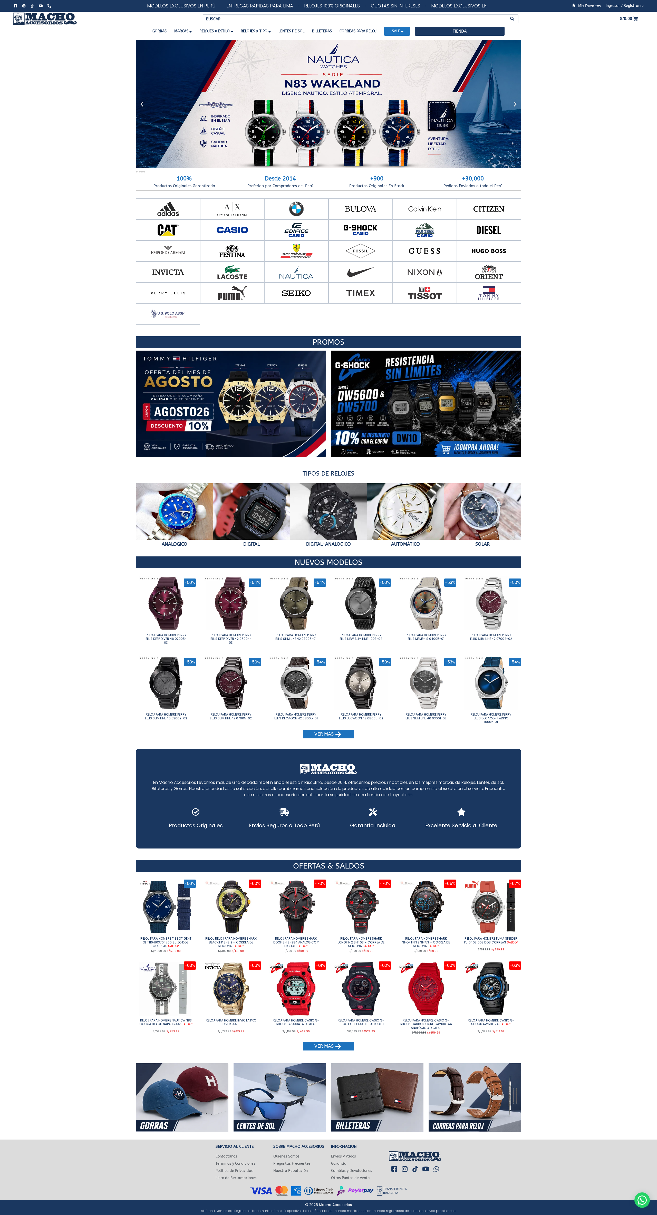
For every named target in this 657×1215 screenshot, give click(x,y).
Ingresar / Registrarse (625, 6)
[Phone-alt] (49, 5)
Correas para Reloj (358, 31)
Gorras (159, 31)
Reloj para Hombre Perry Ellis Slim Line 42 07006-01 (295, 637)
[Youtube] (40, 5)
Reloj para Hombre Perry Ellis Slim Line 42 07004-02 (491, 637)
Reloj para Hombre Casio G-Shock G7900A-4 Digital (296, 1022)
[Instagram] (23, 5)
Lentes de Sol (291, 31)
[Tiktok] (32, 5)
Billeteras (322, 31)
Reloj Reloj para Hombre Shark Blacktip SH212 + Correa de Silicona (231, 942)
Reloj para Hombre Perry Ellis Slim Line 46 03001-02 (426, 716)
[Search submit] (512, 19)
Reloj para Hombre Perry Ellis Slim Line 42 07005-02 (231, 716)
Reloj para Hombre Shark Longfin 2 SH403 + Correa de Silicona (361, 942)
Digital (251, 544)
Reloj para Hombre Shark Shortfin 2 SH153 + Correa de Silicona (426, 942)
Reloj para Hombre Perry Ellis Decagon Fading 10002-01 (491, 718)
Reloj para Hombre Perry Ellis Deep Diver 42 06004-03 (231, 639)
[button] (142, 104)
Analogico (174, 544)
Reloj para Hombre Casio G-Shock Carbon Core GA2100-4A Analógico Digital (426, 1024)
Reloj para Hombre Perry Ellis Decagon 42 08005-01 (296, 716)
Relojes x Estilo (214, 31)
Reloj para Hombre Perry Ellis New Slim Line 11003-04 (361, 637)
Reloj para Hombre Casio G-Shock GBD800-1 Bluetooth (361, 1022)
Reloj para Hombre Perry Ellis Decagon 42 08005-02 (361, 716)
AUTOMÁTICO (405, 544)
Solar (482, 544)
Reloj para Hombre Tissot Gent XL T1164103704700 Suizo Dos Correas (165, 942)
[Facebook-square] (15, 5)
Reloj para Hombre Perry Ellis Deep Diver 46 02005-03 (166, 639)
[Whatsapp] (436, 1169)
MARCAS (181, 31)
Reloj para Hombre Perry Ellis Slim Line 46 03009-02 (166, 716)
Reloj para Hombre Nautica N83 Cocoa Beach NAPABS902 (166, 1022)
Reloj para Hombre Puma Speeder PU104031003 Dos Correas (491, 940)
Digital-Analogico (328, 544)
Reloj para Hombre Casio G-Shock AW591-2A (491, 1022)
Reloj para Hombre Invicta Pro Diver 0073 (231, 1022)
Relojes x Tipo (254, 31)
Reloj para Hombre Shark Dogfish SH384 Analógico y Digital (296, 942)
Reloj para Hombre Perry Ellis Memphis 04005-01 (426, 637)
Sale (396, 31)
